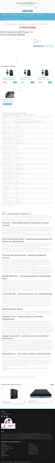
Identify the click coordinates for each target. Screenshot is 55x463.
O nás (17, 18)
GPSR (2, 457)
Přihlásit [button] (30, 10)
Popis (21, 90)
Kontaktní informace (6, 413)
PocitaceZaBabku (27, 3)
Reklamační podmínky (33, 448)
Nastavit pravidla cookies (33, 453)
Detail (15, 82)
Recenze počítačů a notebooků (7, 448)
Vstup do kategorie (7, 104)
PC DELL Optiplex (6, 402)
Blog (12, 18)
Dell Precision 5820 (7, 77)
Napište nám (31, 444)
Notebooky (5, 14)
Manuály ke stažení (5, 449)
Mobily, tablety (23, 14)
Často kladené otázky (5, 446)
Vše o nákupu (6, 18)
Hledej (36, 7)
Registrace (3, 453)
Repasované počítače (22, 24)
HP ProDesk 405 (32, 401)
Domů (2, 24)
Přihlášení (3, 451)
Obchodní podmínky (32, 446)
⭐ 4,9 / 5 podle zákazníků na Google (21, 461)
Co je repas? (3, 444)
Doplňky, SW (40, 14)
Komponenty (31, 14)
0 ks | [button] (25, 10)
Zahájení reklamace (5, 455)
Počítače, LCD (13, 14)
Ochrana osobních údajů (33, 449)
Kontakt (10, 461)
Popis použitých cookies (33, 451)
